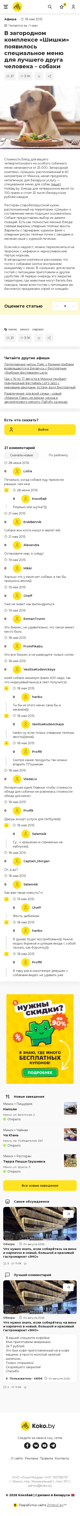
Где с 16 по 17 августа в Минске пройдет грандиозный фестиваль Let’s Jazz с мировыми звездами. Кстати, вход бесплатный (40, 383)
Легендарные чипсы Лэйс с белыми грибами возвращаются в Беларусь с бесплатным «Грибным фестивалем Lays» (39, 368)
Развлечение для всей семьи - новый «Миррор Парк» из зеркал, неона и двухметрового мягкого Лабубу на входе (36, 398)
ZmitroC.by (55, 1505)
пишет (56, 184)
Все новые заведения (40, 1186)
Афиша (10, 19)
